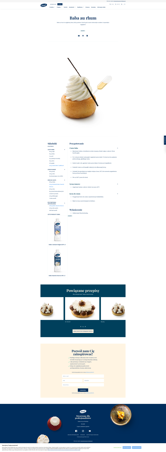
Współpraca (79, 7)
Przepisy (59, 7)
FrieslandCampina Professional (120, 1)
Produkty (52, 7)
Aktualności (71, 7)
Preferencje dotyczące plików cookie (83, 436)
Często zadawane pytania (83, 426)
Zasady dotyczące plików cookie (92, 434)
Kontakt (118, 4)
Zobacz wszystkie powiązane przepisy (83, 331)
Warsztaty (93, 7)
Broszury (88, 7)
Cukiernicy (60, 4)
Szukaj (112, 4)
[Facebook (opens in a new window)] (76, 431)
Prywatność (82, 434)
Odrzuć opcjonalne (126, 447)
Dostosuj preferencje (117, 447)
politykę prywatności (90, 372)
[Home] (43, 5)
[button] (81, 326)
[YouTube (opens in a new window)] (90, 431)
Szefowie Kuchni (53, 4)
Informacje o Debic (101, 7)
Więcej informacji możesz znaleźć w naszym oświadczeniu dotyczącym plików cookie (64, 449)
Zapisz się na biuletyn (83, 421)
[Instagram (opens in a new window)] (83, 431)
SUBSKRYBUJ (83, 390)
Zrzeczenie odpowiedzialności (73, 434)
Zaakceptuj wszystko (137, 447)
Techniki (65, 7)
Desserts (83, 30)
